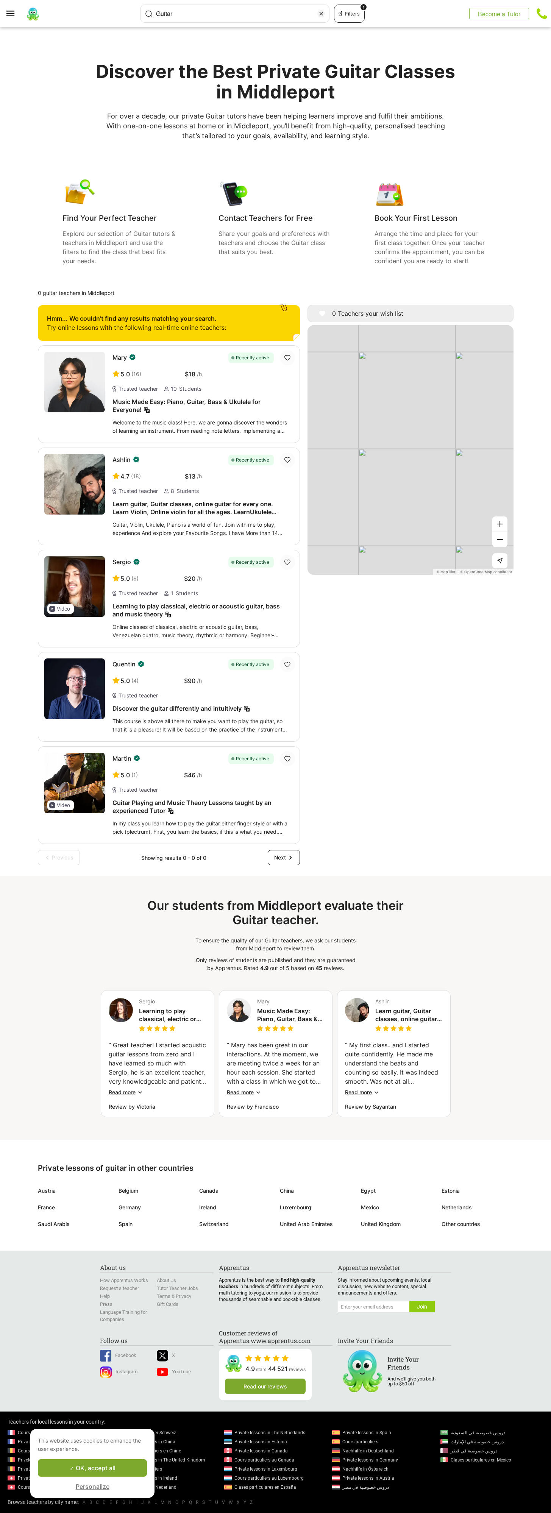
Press (106, 1304)
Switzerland (214, 1224)
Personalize (92, 1486)
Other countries (461, 1224)
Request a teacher (119, 1288)
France (46, 1207)
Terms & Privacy (174, 1296)
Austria (47, 1190)
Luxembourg (295, 1207)
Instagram (126, 1371)
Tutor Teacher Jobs (177, 1288)
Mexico (370, 1207)
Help (105, 1296)
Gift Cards (167, 1304)
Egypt (368, 1190)
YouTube (181, 1371)
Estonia (451, 1190)
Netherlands (457, 1207)
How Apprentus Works (124, 1280)
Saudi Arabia (54, 1224)
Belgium (128, 1190)
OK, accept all (95, 1468)
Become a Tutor (499, 13)
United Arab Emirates (306, 1224)
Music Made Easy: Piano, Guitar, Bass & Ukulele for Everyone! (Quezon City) (288, 1015)
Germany (130, 1207)
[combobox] (234, 14)
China (287, 1190)
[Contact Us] (542, 13)
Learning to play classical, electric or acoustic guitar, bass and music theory (169, 1015)
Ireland (207, 1207)
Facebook (125, 1355)
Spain (126, 1224)
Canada (209, 1190)
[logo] (33, 13)
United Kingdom (381, 1224)
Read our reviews (265, 1386)
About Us (166, 1280)
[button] (60, 609)
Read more (122, 1092)
